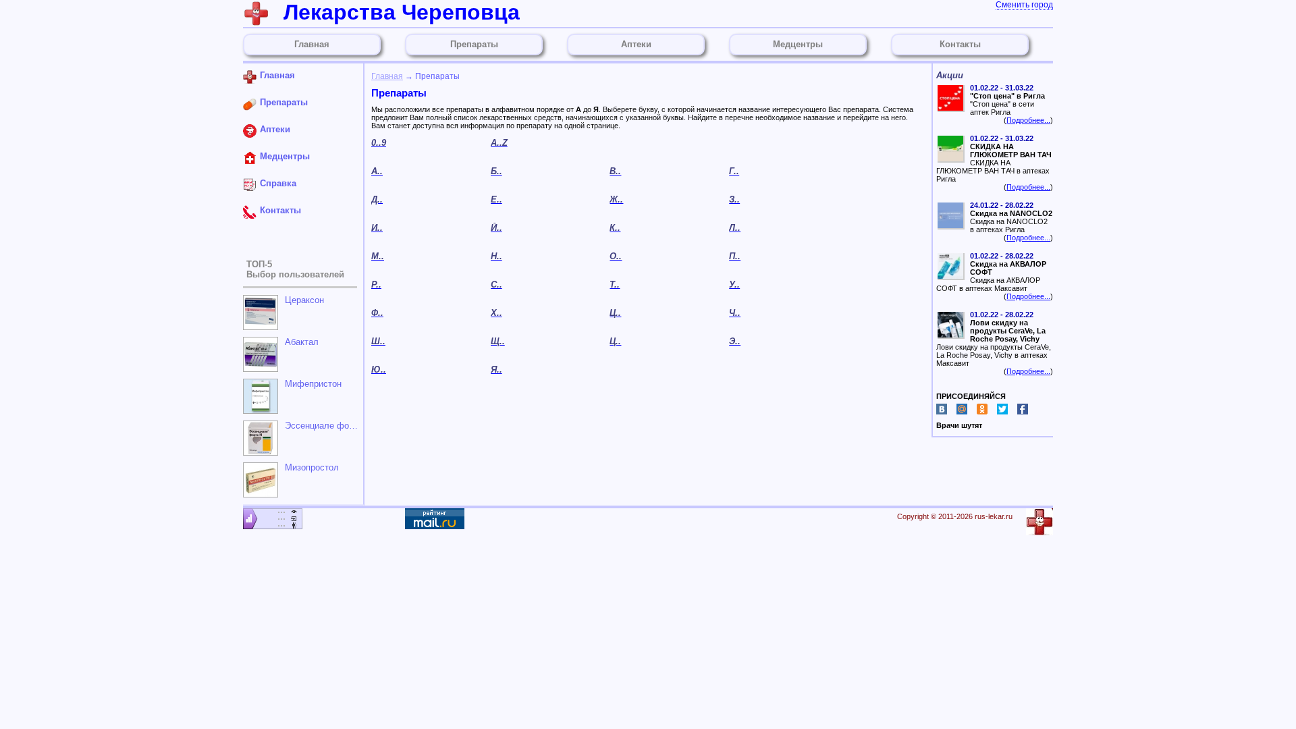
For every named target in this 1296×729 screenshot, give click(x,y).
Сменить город (1024, 4)
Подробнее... (1028, 120)
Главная (387, 76)
